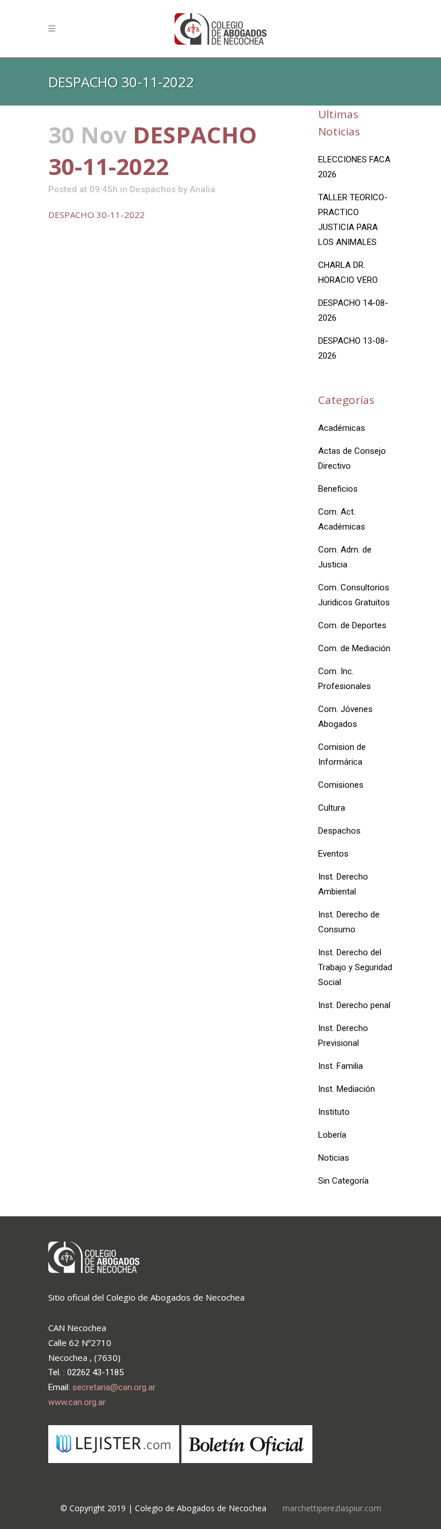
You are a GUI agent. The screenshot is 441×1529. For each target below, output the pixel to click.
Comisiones (340, 785)
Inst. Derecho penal (354, 1005)
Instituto (334, 1112)
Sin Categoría (343, 1181)
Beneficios (338, 489)
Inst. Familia (340, 1066)
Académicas (341, 428)
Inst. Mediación (346, 1089)
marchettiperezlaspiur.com (332, 1508)
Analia (202, 189)
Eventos (333, 854)
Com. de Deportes (352, 625)
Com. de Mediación (354, 648)
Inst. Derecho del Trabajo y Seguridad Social (355, 967)
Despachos (153, 189)
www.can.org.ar (77, 1402)
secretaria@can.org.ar (114, 1387)
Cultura (331, 808)
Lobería (332, 1135)
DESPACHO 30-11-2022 (96, 214)
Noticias (333, 1158)
